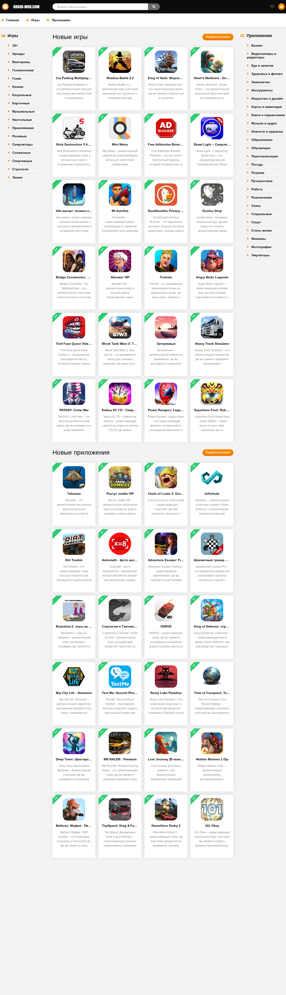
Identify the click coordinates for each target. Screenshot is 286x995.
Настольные (22, 119)
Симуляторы (22, 144)
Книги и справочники (268, 115)
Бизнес (257, 45)
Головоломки (23, 70)
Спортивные (22, 161)
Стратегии (20, 169)
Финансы (258, 238)
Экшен (17, 177)
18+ (15, 45)
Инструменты (262, 90)
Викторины (21, 62)
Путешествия (261, 181)
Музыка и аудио (264, 123)
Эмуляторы (260, 255)
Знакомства (260, 82)
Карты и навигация (266, 107)
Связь (256, 205)
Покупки (257, 172)
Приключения (23, 128)
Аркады (18, 53)
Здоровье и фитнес (267, 74)
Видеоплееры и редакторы (261, 55)
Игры (35, 20)
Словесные (21, 152)
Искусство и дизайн (267, 98)
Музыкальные (23, 111)
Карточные (21, 103)
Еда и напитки (262, 65)
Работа (257, 189)
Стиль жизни (261, 230)
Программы (61, 20)
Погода (257, 164)
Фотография (261, 247)
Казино (17, 86)
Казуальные (22, 95)
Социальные (261, 214)
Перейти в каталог (218, 37)
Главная (12, 20)
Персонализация (264, 156)
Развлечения (261, 197)
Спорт (256, 222)
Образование (262, 140)
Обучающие (260, 148)
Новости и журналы (267, 131)
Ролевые (19, 136)
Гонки (16, 78)
